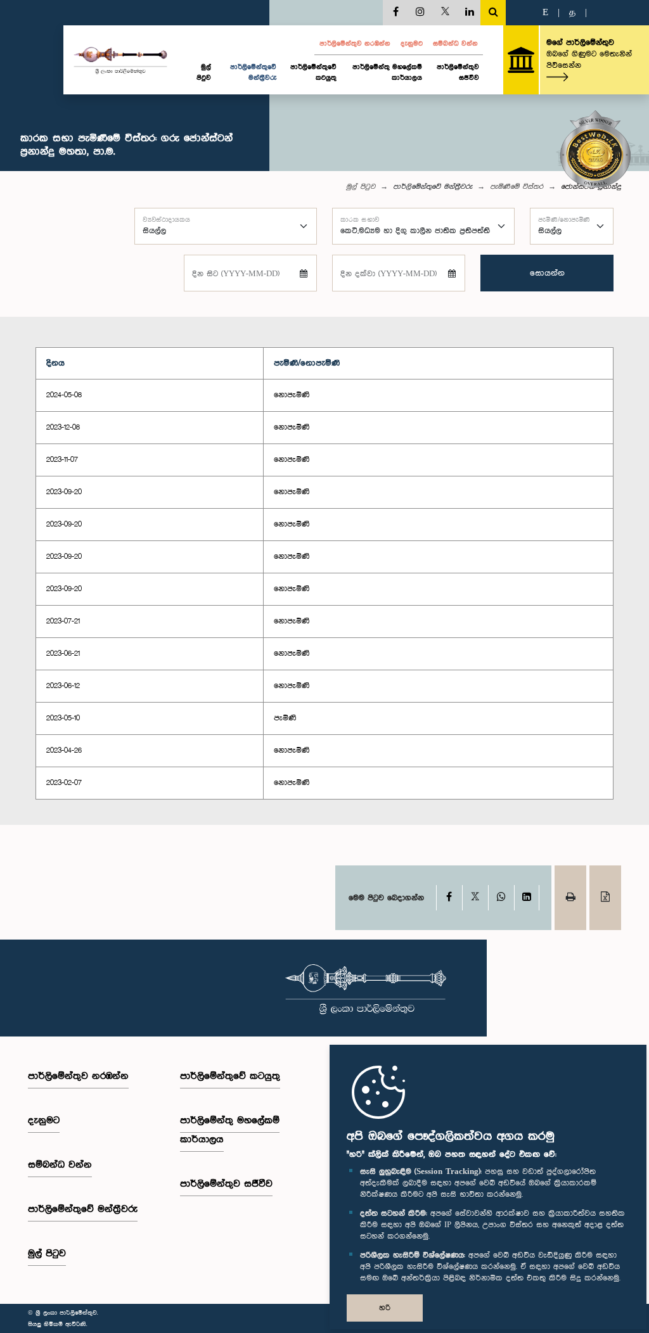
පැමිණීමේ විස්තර (516, 187)
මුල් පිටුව (203, 72)
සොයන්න (547, 273)
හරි (384, 1308)
